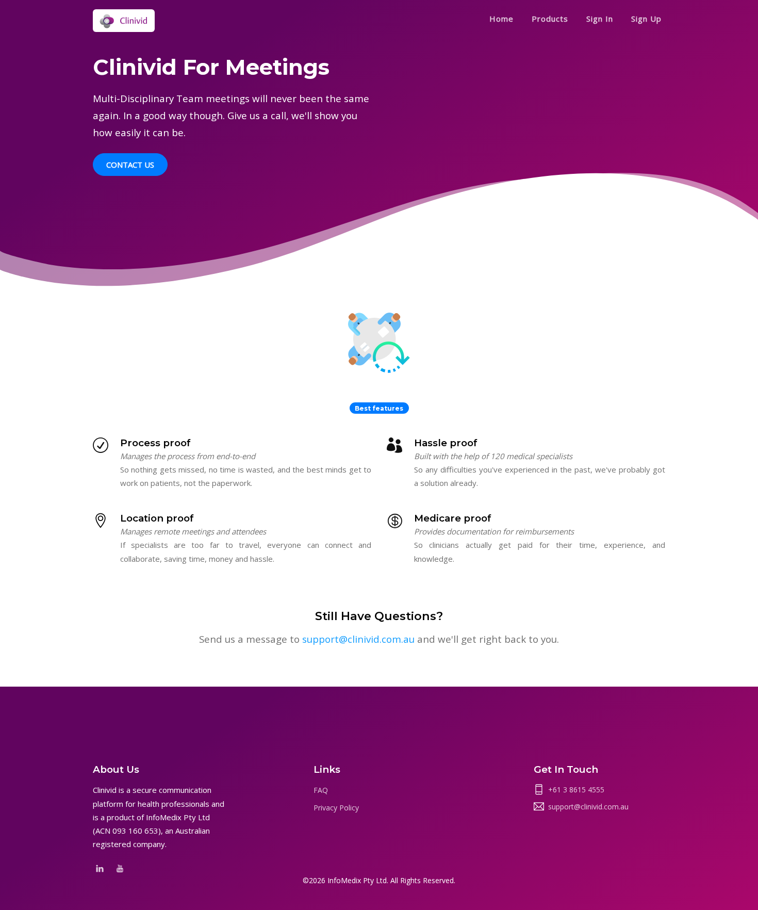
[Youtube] (120, 867)
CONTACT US (130, 164)
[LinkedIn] (100, 867)
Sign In (599, 18)
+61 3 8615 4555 (576, 789)
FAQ (321, 790)
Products (550, 18)
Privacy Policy (336, 808)
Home (501, 18)
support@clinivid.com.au (358, 638)
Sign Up (646, 18)
